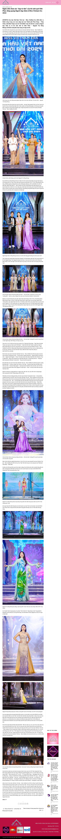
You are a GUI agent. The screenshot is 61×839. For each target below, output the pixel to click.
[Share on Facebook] (19, 804)
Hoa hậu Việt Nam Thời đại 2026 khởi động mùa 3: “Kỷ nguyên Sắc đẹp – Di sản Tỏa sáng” (54, 797)
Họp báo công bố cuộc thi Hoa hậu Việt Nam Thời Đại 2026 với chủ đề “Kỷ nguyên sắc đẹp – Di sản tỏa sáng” (54, 766)
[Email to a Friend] (23, 804)
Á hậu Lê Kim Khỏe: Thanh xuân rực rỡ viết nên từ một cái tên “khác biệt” (54, 787)
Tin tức (54, 2)
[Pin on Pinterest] (25, 804)
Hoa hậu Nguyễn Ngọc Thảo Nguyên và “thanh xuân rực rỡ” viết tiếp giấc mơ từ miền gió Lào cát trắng (54, 809)
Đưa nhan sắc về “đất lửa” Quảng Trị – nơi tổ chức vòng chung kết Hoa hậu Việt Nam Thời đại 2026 (54, 777)
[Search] (57, 2)
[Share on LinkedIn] (27, 804)
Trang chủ (48, 2)
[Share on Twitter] (21, 804)
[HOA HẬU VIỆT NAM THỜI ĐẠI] (8, 2)
